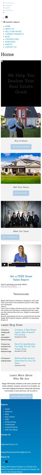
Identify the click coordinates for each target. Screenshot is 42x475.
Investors (8, 5)
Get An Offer (21, 193)
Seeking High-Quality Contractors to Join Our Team (25, 360)
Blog (7, 37)
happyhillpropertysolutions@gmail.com (16, 452)
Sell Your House (13, 31)
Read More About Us (21, 396)
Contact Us (9, 10)
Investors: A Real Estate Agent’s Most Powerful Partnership (25, 332)
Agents (7, 8)
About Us (9, 29)
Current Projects (14, 34)
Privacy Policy (10, 422)
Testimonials (10, 425)
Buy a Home (10, 417)
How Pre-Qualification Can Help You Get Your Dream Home (25, 346)
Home (7, 26)
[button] (2, 22)
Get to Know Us (10, 237)
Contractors (9, 3)
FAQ (7, 419)
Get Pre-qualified (21, 147)
